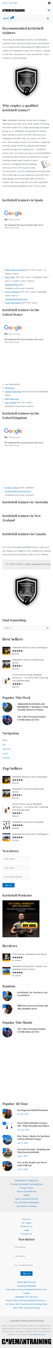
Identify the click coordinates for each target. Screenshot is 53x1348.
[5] (7, 1166)
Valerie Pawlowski (13, 391)
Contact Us (26, 1234)
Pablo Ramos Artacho (15, 270)
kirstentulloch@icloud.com (18, 491)
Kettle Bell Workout (26, 1282)
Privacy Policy (26, 1188)
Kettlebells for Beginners (26, 1180)
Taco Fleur (10, 277)
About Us (26, 1219)
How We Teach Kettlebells (26, 1202)
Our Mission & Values (26, 1206)
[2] (7, 720)
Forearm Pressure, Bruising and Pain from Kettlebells (33, 1151)
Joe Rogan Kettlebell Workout (32, 1110)
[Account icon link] (49, 3)
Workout (6, 749)
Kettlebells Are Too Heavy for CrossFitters (32, 994)
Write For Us (27, 1226)
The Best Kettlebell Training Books (26, 1184)
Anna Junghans (12, 292)
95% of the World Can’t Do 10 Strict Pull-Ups (31, 1164)
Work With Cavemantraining (26, 1308)
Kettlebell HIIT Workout (26, 1297)
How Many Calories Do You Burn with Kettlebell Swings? (33, 1138)
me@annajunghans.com (16, 299)
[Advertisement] (26, 1069)
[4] (7, 1153)
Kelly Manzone (12, 399)
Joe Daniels (10, 402)
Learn (5, 753)
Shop (4, 3)
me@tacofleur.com (14, 284)
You (4, 744)
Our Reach (26, 1223)
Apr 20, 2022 (23, 1130)
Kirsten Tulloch (12, 487)
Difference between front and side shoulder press (32, 1007)
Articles (6, 758)
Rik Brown (10, 388)
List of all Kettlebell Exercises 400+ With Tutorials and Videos (33, 1124)
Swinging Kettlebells (26, 1286)
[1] (7, 707)
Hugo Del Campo (13, 303)
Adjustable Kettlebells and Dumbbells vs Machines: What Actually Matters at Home (32, 706)
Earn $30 (13, 3)
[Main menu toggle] (48, 18)
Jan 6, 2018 (22, 1143)
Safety (27, 1195)
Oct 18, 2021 (23, 1114)
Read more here (39, 1334)
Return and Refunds (26, 1191)
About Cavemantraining (26, 1199)
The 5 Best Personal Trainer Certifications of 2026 (31, 718)
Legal (26, 1230)
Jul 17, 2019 (22, 1169)
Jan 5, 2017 (22, 1156)
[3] (7, 1139)
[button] (49, 10)
